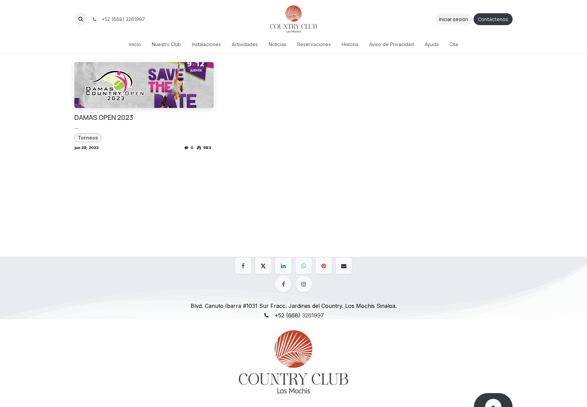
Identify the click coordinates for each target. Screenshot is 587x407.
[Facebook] (243, 266)
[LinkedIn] (283, 266)
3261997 (313, 315)
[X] (263, 266)
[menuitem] (135, 44)
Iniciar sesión (453, 19)
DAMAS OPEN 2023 (103, 117)
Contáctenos (493, 19)
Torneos (88, 138)
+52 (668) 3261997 (122, 19)
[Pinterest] (324, 266)
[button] (80, 19)
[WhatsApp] (304, 266)
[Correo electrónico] (344, 266)
